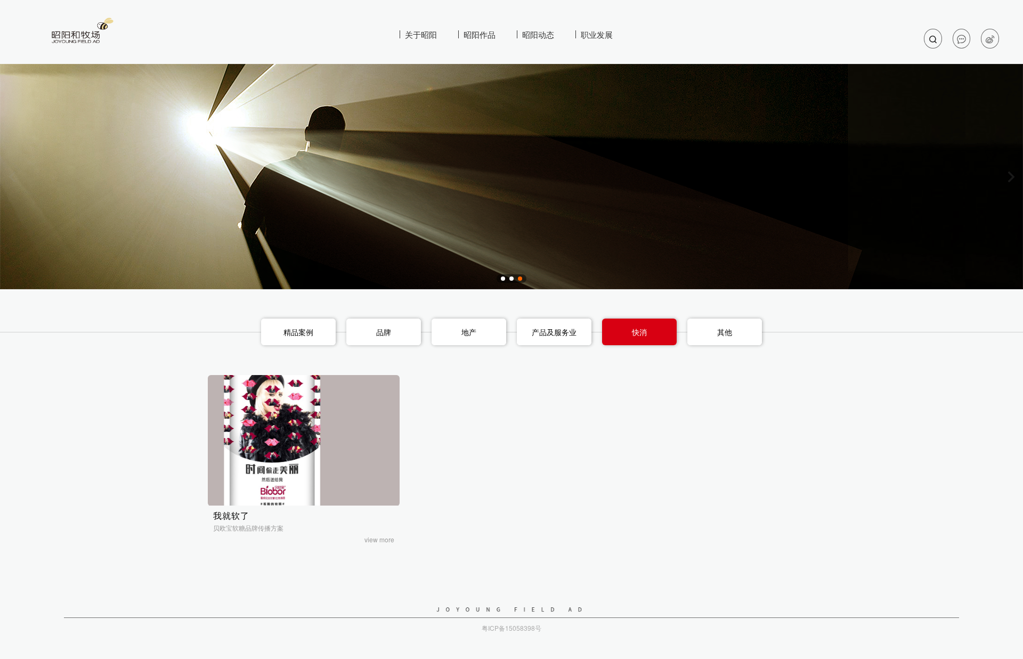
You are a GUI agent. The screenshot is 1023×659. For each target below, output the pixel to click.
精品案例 (298, 332)
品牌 (383, 332)
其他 (724, 332)
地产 (468, 332)
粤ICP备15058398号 (511, 627)
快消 (639, 332)
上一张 (12, 177)
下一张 (1011, 177)
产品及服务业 (554, 332)
